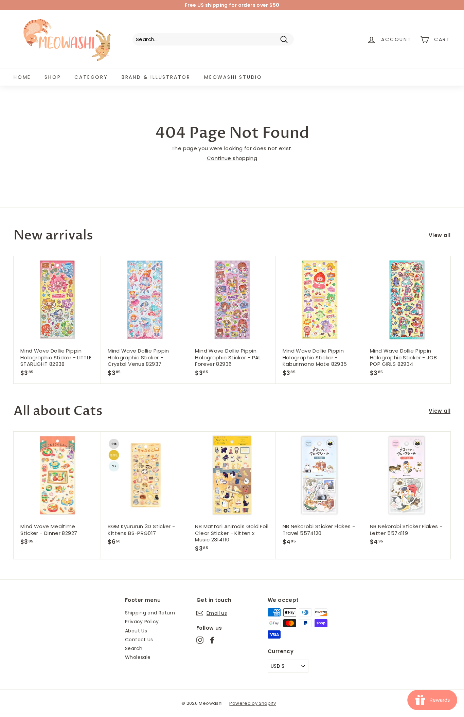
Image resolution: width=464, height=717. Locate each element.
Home (22, 77)
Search (133, 648)
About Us (136, 630)
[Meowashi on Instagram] (199, 640)
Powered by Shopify (252, 703)
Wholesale (137, 657)
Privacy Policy (142, 621)
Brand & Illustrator (156, 77)
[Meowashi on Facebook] (212, 640)
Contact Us (139, 639)
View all (439, 235)
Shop (52, 77)
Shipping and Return (150, 612)
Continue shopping (232, 158)
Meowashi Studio (233, 77)
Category (91, 77)
